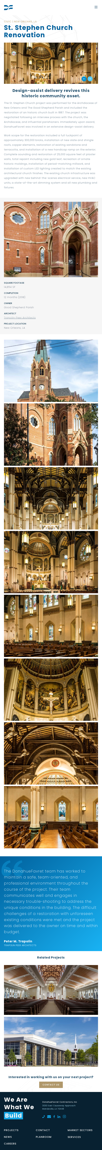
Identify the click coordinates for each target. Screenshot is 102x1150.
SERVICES (74, 1137)
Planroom (44, 1137)
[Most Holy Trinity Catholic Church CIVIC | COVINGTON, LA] (51, 972)
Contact (43, 1130)
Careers (10, 1143)
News (8, 1137)
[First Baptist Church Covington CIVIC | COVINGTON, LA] (51, 1024)
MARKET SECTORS (80, 1130)
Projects (11, 1130)
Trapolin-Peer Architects (20, 317)
